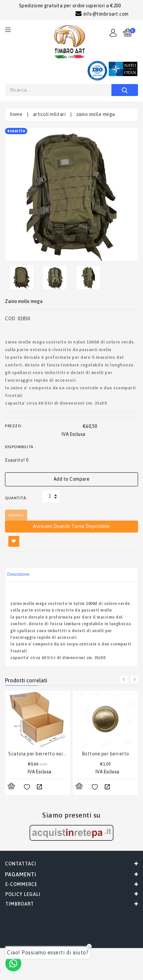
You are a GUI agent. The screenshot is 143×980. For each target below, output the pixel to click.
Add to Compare (72, 479)
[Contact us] (13, 963)
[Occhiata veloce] (39, 787)
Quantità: (16, 498)
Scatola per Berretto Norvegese (37, 753)
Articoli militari (49, 114)
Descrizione (18, 574)
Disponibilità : (20, 446)
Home (16, 114)
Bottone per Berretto (105, 753)
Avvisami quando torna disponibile (71, 526)
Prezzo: (13, 426)
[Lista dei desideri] (27, 787)
